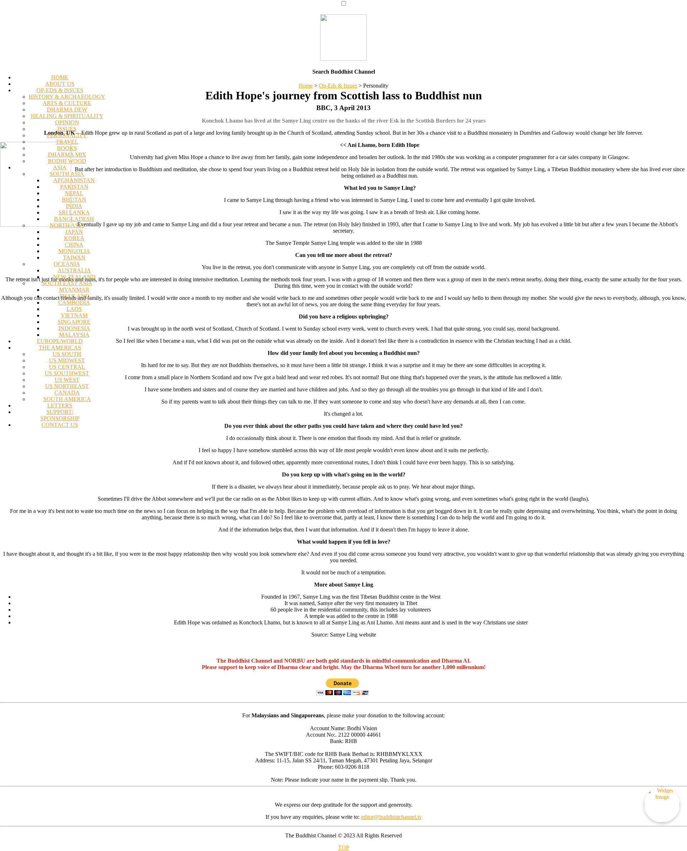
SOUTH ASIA (67, 174)
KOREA (74, 238)
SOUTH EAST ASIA (67, 283)
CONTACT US (60, 425)
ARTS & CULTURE (67, 103)
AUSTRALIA (74, 270)
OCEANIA (67, 264)
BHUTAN (74, 200)
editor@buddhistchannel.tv (391, 817)
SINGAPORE (74, 322)
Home (306, 86)
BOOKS (67, 148)
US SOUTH (67, 354)
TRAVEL (67, 142)
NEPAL (74, 193)
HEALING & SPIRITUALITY (67, 116)
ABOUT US (59, 84)
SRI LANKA (74, 212)
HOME (59, 77)
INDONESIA (74, 328)
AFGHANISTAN (74, 180)
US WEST (67, 380)
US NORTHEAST (67, 386)
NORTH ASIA (67, 225)
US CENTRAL (67, 367)
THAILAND (74, 296)
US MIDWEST (67, 360)
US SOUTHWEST (67, 373)
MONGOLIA (74, 251)
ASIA (60, 167)
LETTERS (59, 405)
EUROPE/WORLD (60, 341)
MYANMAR (74, 290)
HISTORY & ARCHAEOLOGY (67, 97)
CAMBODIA (74, 303)
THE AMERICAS (60, 348)
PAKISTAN (74, 187)
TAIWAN (74, 257)
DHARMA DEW (67, 110)
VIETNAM (74, 315)
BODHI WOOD (67, 161)
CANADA (67, 393)
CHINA (74, 245)
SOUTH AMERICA (67, 399)
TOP (343, 848)
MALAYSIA (74, 335)
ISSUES (67, 129)
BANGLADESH (74, 219)
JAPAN (74, 232)
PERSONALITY (67, 135)
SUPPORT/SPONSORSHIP (59, 415)
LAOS (74, 309)
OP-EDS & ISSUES (59, 90)
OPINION (67, 122)
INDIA (74, 206)
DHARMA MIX (67, 155)
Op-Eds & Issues (338, 86)
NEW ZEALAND (74, 277)
